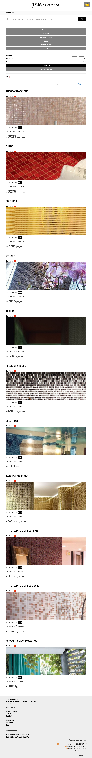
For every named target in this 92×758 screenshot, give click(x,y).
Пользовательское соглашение (17, 736)
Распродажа (10, 718)
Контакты (9, 727)
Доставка (9, 722)
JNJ (7, 96)
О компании (10, 720)
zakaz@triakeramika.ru (78, 751)
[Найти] (82, 19)
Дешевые (72, 84)
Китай (11, 96)
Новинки (9, 715)
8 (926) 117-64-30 (80, 746)
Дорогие (82, 84)
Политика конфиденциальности (17, 734)
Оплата (8, 724)
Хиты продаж (11, 713)
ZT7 (85, 755)
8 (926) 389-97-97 (80, 744)
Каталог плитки (11, 711)
